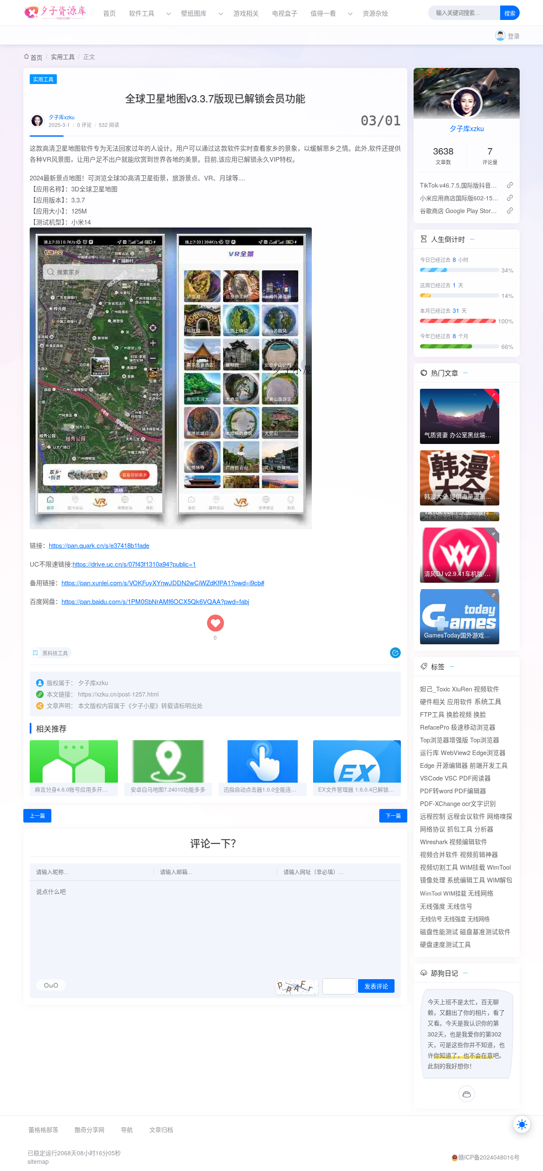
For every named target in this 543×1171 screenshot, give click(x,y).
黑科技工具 (55, 653)
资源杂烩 (375, 12)
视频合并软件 (439, 854)
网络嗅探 (499, 816)
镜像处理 (432, 879)
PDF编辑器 (470, 790)
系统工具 (487, 701)
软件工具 (141, 12)
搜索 (509, 13)
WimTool (499, 866)
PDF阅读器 (475, 777)
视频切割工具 (439, 866)
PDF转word (436, 790)
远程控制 (432, 816)
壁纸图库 (194, 12)
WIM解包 (499, 879)
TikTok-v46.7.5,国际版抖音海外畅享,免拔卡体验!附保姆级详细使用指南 (459, 185)
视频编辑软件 (468, 841)
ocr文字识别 (479, 803)
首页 (109, 12)
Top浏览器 (484, 739)
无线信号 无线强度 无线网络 (455, 919)
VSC (451, 777)
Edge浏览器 (489, 752)
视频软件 (486, 688)
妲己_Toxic (435, 688)
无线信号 (460, 905)
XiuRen (462, 688)
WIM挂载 (472, 866)
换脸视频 (459, 714)
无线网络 (480, 892)
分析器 (483, 828)
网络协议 (432, 828)
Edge (427, 765)
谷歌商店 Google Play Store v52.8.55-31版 (459, 210)
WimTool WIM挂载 (443, 893)
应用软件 (460, 701)
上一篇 (37, 815)
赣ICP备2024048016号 (489, 1157)
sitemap (38, 1161)
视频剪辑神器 (479, 854)
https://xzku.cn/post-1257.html (118, 694)
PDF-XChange (440, 803)
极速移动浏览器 (473, 726)
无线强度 (432, 905)
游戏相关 (246, 12)
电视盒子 (284, 12)
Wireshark (434, 841)
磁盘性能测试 (439, 931)
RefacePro (434, 726)
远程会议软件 (466, 816)
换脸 (479, 714)
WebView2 (455, 752)
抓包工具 (460, 828)
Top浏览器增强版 (444, 739)
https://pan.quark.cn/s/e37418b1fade (99, 545)
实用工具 (63, 56)
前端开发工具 (489, 765)
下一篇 (393, 815)
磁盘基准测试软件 (485, 931)
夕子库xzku (62, 117)
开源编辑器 (452, 765)
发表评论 (376, 986)
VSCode (431, 777)
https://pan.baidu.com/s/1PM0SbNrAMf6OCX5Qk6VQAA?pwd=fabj (155, 601)
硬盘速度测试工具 (445, 944)
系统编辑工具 (466, 879)
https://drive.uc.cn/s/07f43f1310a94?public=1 (134, 563)
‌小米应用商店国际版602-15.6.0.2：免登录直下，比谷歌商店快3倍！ (459, 198)
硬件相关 (432, 701)
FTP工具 (432, 714)
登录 (514, 35)
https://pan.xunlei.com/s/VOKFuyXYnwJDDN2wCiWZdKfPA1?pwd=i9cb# (163, 582)
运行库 (429, 752)
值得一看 (323, 12)
